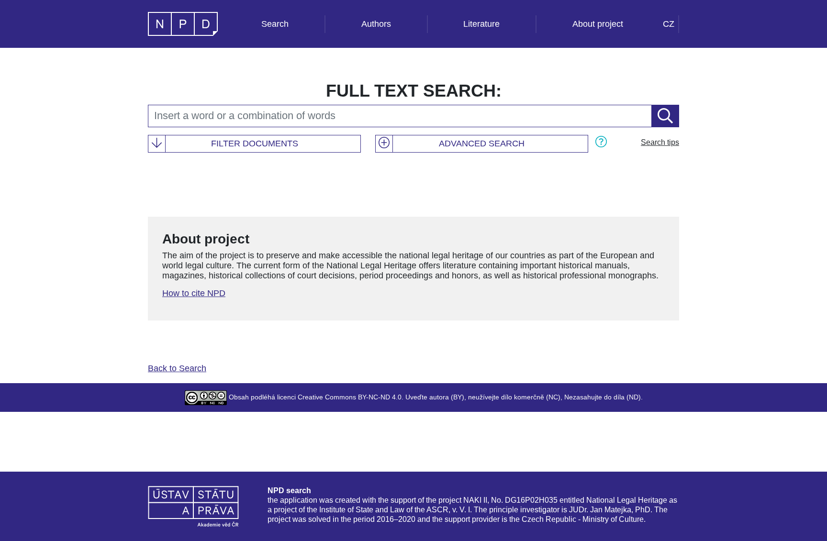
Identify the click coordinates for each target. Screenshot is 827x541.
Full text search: (414, 90)
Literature (481, 24)
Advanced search (482, 143)
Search (275, 24)
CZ (668, 24)
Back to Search (177, 368)
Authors (376, 24)
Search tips (660, 142)
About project (597, 24)
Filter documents (254, 143)
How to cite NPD (193, 293)
